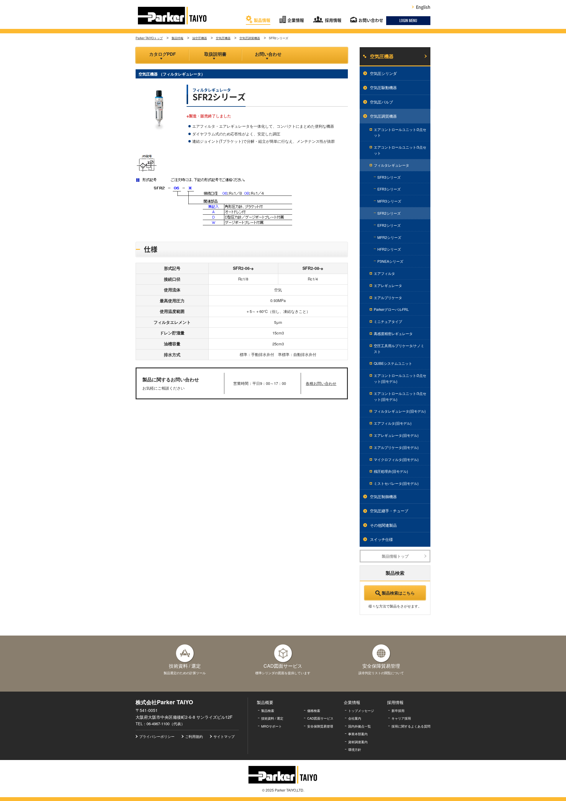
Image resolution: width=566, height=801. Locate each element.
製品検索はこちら (398, 593)
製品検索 (267, 710)
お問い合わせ (370, 20)
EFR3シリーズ (389, 188)
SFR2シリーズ (389, 213)
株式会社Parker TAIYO (172, 15)
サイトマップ (224, 736)
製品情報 (262, 20)
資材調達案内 (358, 741)
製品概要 (265, 702)
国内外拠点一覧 (359, 726)
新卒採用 (397, 710)
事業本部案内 (358, 733)
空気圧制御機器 (383, 496)
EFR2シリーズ (389, 225)
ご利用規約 (194, 736)
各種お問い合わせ (321, 383)
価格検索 (313, 710)
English (423, 7)
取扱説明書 (215, 54)
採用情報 (333, 20)
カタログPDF (162, 54)
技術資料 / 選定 (272, 718)
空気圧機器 (223, 38)
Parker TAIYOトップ (149, 38)
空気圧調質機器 (249, 38)
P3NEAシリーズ (390, 261)
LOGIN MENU (408, 20)
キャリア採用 (401, 718)
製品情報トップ (395, 556)
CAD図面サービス (320, 718)
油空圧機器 (199, 38)
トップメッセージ (361, 710)
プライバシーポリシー (157, 736)
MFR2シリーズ (389, 237)
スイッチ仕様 (381, 539)
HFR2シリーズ (389, 249)
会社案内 (354, 718)
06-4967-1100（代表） (166, 723)
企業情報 (295, 20)
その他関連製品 (383, 525)
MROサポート (271, 726)
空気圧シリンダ (383, 73)
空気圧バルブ (381, 102)
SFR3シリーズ (389, 177)
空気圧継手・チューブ (389, 510)
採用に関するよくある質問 (410, 726)
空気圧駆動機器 (383, 87)
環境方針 (354, 749)
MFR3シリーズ (389, 200)
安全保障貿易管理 (320, 726)
